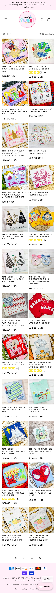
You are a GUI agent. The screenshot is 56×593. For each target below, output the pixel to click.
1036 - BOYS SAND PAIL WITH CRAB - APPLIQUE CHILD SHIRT (13, 493)
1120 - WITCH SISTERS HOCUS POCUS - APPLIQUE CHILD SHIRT (14, 112)
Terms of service (36, 589)
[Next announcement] (51, 5)
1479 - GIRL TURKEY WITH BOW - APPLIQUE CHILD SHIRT (14, 69)
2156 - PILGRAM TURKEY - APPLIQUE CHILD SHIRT (40, 236)
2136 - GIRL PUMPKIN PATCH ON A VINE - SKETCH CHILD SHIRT (38, 538)
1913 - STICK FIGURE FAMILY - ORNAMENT (39, 152)
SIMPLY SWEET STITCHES (21, 578)
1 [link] (7, 558)
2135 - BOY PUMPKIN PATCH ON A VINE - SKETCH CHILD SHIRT (12, 538)
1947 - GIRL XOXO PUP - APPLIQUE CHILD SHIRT (13, 364)
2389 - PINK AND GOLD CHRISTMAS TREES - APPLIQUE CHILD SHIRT (13, 153)
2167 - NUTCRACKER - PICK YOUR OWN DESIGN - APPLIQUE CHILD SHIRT (14, 195)
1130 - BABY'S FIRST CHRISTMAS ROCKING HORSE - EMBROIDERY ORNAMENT (39, 280)
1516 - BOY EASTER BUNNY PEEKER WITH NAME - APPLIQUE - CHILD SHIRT (41, 365)
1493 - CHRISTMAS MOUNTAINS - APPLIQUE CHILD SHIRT (13, 451)
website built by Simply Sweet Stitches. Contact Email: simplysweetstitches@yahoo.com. (30, 581)
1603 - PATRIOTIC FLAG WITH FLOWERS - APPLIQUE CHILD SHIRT (13, 323)
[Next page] (48, 558)
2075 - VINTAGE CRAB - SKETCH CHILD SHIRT (39, 194)
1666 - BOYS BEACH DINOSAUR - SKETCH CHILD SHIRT (38, 410)
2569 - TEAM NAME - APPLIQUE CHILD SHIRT (40, 322)
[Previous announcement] (5, 5)
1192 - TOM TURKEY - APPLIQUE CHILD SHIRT (40, 68)
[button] (6, 19)
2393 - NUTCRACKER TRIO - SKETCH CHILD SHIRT (41, 110)
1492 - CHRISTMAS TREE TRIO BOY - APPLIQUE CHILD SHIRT (13, 279)
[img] (35, 72)
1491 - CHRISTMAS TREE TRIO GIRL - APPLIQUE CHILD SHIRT (12, 237)
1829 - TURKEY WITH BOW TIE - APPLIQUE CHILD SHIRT (14, 410)
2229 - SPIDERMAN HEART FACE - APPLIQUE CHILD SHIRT (40, 493)
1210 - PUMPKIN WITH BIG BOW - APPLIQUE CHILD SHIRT (40, 451)
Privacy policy (21, 589)
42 (40, 558)
